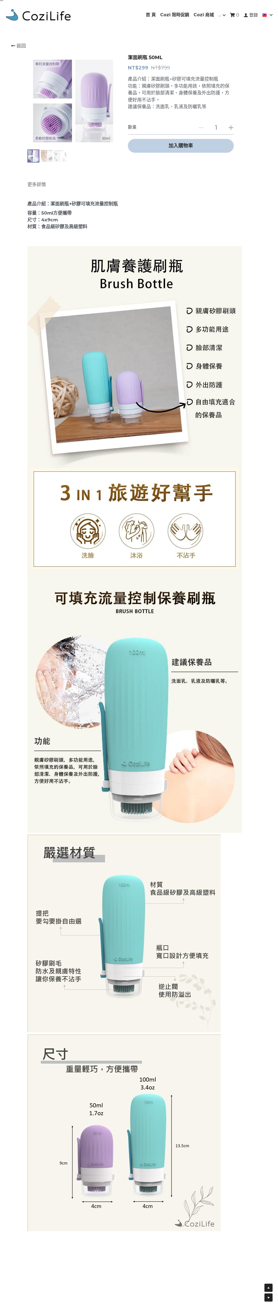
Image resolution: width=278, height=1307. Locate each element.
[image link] (38, 14)
